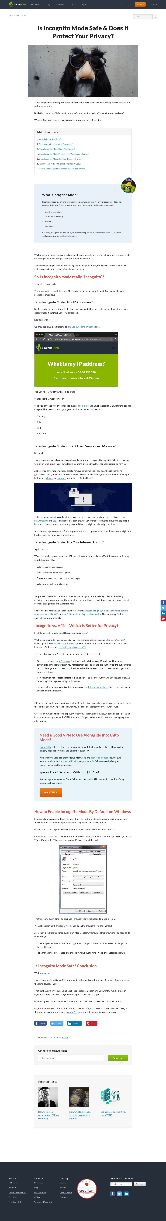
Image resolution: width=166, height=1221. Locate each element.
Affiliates (37, 1197)
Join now (140, 4)
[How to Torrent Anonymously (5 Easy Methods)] (48, 1096)
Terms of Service (66, 1192)
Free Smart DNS (15, 1202)
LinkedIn (76, 1023)
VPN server (64, 661)
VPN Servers (14, 1183)
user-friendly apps (99, 757)
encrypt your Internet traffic (72, 647)
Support (84, 4)
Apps (73, 4)
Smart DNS (13, 1188)
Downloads (38, 1183)
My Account (126, 4)
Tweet (59, 1023)
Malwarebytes (41, 520)
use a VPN (72, 1012)
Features (35, 4)
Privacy (65, 1037)
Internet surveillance (98, 687)
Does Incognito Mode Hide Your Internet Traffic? (60, 159)
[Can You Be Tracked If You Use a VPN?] (110, 1096)
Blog (36, 1188)
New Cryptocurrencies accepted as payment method (80, 1115)
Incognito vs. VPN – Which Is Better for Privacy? (60, 164)
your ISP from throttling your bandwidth (81, 614)
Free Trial (12, 1197)
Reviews (63, 1188)
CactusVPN (45, 747)
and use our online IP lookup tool (83, 326)
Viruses (49, 478)
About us (63, 1183)
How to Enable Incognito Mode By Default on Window (62, 168)
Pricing (47, 4)
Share (42, 1023)
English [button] (153, 4)
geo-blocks (83, 405)
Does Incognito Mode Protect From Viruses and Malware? (64, 154)
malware (61, 478)
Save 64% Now (50, 792)
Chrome (63, 761)
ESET (55, 520)
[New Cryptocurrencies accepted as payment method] (79, 1096)
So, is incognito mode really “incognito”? (56, 144)
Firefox (74, 761)
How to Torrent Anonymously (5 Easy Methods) (48, 1115)
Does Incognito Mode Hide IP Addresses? (57, 149)
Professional (60, 4)
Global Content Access (17, 1192)
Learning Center (40, 1192)
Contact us (64, 1197)
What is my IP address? (43, 1202)
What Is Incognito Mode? (50, 139)
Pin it (94, 1023)
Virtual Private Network (64, 643)
